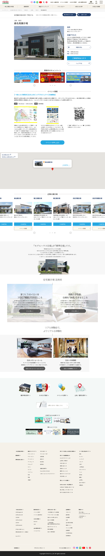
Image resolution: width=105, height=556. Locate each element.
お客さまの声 (78, 6)
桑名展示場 (17, 198)
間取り (80, 477)
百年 (29, 474)
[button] (34, 85)
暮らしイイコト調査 (64, 480)
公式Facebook (19, 514)
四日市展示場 (77, 198)
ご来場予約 (65, 165)
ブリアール (30, 472)
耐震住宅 (81, 485)
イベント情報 (23, 228)
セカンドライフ (82, 469)
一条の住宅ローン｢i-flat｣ (82, 516)
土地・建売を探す (82, 2)
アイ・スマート (31, 459)
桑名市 (19, 20)
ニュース (17, 536)
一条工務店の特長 (9, 6)
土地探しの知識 (63, 460)
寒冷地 (80, 474)
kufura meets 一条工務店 (65, 484)
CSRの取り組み (69, 533)
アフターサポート (19, 529)
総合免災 (42, 461)
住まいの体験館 (51, 520)
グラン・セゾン (31, 456)
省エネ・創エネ (82, 482)
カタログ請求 (73, 2)
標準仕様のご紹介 (19, 459)
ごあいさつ (68, 512)
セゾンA (29, 469)
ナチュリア (30, 464)
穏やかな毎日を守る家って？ (66, 492)
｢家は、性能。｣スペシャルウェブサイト (84, 513)
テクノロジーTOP (43, 454)
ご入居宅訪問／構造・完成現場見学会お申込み (54, 523)
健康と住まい (62, 465)
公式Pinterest (18, 525)
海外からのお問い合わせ (53, 517)
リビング (81, 461)
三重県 (15, 20)
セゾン (29, 467)
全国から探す (84, 14)
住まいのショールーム (52, 526)
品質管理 (68, 530)
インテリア (81, 459)
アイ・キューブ (31, 461)
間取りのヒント (63, 471)
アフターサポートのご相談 (53, 514)
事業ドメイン (68, 525)
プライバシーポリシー (38, 548)
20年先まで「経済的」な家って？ (66, 487)
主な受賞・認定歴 (69, 522)
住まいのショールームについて (34, 368)
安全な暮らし (62, 476)
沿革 (67, 520)
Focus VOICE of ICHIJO (45, 471)
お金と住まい (62, 463)
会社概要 (68, 517)
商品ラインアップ (44, 6)
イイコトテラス (37, 530)
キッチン (81, 456)
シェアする (79, 63)
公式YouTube (18, 520)
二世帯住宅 (81, 467)
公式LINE (17, 517)
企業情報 (68, 509)
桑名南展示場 (48, 162)
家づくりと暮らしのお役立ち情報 (67, 451)
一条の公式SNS (19, 509)
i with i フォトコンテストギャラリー (47, 473)
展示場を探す (36, 509)
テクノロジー (61, 6)
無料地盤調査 (50, 529)
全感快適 (42, 456)
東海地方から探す (69, 14)
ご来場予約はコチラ (79, 58)
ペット (80, 472)
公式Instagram (19, 512)
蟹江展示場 (56, 198)
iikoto (35, 521)
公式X (17, 522)
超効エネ (42, 459)
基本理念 (68, 514)
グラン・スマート (31, 454)
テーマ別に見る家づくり (84, 451)
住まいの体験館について (70, 368)
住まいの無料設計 (51, 531)
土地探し (81, 480)
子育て (80, 464)
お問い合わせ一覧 (51, 509)
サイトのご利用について (64, 548)
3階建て (29, 480)
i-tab (35, 524)
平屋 (29, 477)
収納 (80, 454)
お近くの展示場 (55, 2)
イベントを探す (64, 2)
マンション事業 (69, 527)
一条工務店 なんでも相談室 (53, 512)
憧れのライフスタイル (64, 473)
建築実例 (26, 6)
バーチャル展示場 (37, 514)
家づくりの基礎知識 (64, 455)
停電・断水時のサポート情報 (21, 532)
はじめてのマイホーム (64, 458)
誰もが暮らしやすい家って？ (66, 489)
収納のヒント (62, 468)
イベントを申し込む (52, 142)
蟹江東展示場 (38, 198)
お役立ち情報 (96, 6)
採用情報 (68, 535)
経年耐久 (42, 464)
